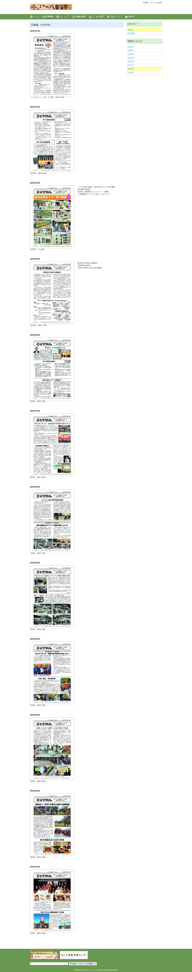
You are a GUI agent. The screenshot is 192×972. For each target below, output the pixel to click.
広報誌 (130, 30)
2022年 (130, 61)
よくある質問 (98, 16)
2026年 (130, 47)
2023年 (130, 58)
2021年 (130, 65)
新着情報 (50, 16)
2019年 (130, 72)
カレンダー (65, 16)
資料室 (131, 16)
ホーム (36, 16)
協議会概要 (81, 16)
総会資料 (131, 33)
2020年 (130, 69)
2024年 (130, 54)
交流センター (116, 16)
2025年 (130, 50)
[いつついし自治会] (51, 7)
